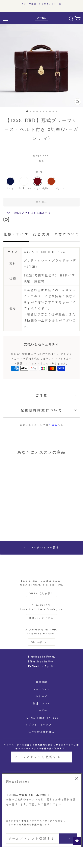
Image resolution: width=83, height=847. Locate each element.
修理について (41, 703)
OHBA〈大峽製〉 (41, 593)
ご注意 (41, 395)
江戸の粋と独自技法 (41, 731)
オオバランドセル (41, 617)
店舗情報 (41, 682)
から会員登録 (17, 824)
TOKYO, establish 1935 (41, 717)
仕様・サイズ (16, 234)
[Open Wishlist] (77, 841)
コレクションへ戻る (44, 547)
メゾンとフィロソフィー (41, 724)
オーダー (41, 710)
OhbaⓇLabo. (41, 642)
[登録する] (65, 757)
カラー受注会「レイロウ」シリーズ (41, 3)
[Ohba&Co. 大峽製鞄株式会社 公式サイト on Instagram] (6, 219)
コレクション (41, 689)
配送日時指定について (41, 410)
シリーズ (41, 696)
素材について (67, 234)
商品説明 (41, 234)
